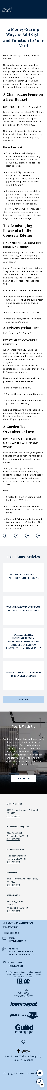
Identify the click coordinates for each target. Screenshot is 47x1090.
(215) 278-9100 (13, 911)
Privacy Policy (35, 1073)
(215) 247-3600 (13, 816)
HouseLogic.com (18, 55)
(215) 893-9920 (13, 839)
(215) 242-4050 (13, 862)
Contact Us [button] (23, 778)
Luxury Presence (23, 1059)
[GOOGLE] (23, 1042)
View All (23, 699)
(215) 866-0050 (13, 885)
